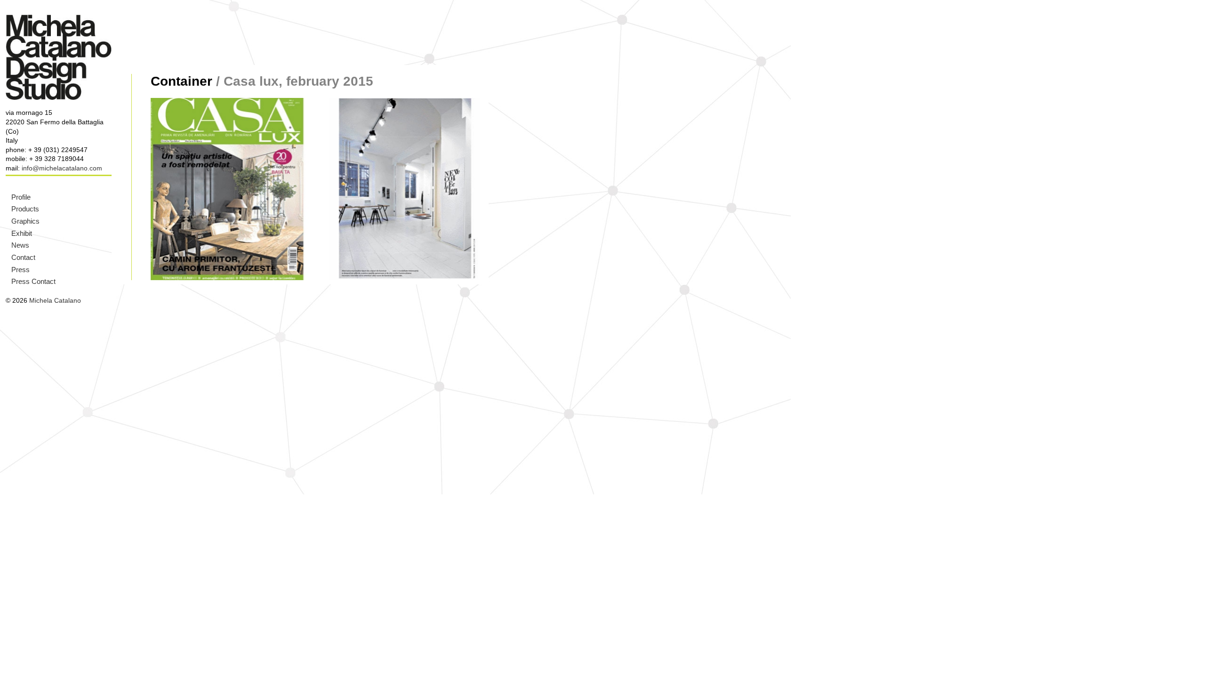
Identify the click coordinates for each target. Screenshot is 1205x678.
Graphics (25, 221)
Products (25, 209)
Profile (21, 197)
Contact (23, 257)
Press (20, 270)
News (20, 245)
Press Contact (33, 281)
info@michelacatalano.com (62, 168)
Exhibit (21, 233)
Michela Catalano (55, 300)
